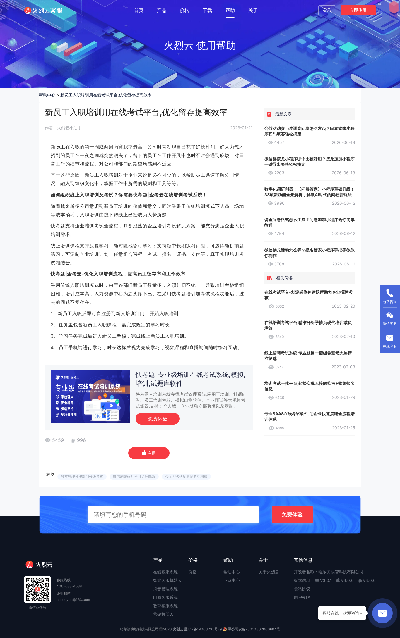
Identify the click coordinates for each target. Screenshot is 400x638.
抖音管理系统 (165, 588)
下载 (207, 10)
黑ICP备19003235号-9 (203, 629)
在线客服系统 (165, 571)
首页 (138, 10)
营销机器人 (163, 614)
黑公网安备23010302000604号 (254, 629)
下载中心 (231, 580)
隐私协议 (302, 588)
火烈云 (178, 629)
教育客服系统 (165, 605)
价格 (184, 10)
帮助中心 (47, 94)
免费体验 (157, 419)
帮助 (230, 10)
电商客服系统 (165, 597)
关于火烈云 (269, 571)
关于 (253, 10)
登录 (327, 10)
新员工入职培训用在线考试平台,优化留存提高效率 (106, 94)
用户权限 (302, 597)
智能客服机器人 (167, 580)
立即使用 (358, 10)
